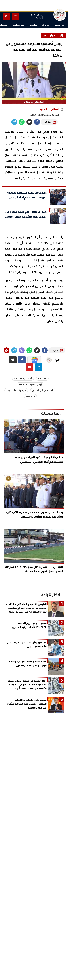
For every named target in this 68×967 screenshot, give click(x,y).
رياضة (33, 25)
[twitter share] (29, 122)
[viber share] (14, 122)
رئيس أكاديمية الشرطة (30, 384)
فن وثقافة (19, 25)
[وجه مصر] (59, 14)
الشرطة (42, 378)
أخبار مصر (60, 25)
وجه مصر (30, 396)
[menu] (15, 16)
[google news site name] (34, 359)
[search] (6, 16)
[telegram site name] (38, 367)
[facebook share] (37, 122)
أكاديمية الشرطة (23, 378)
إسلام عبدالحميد (49, 109)
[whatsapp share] (22, 122)
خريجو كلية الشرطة (16, 390)
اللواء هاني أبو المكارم (43, 390)
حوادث (46, 25)
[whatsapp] (6, 350)
